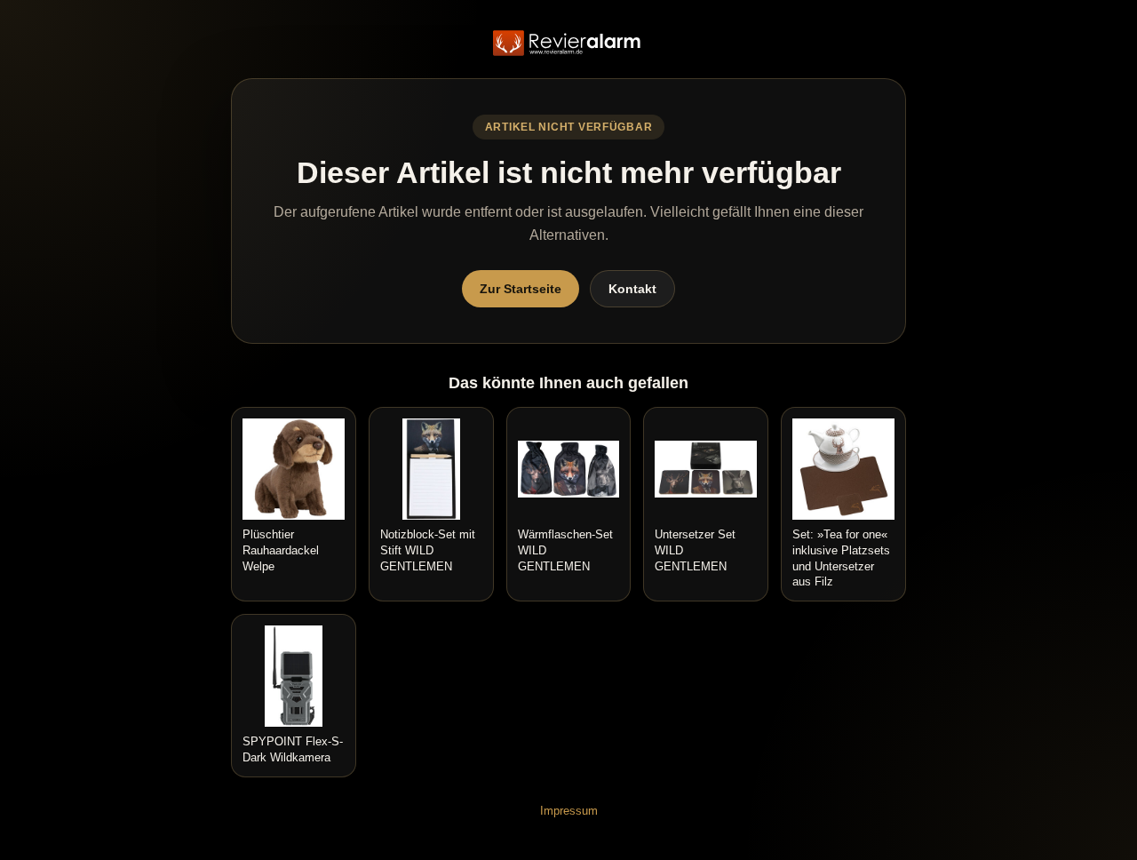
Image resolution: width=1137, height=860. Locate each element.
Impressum (569, 810)
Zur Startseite (520, 289)
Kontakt (632, 289)
